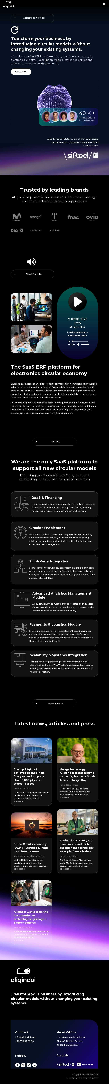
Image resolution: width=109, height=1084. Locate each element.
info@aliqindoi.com (25, 1037)
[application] (77, 343)
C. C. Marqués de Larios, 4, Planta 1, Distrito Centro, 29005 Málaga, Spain (71, 1041)
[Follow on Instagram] (29, 1065)
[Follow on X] (23, 1065)
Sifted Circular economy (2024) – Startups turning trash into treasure (31, 848)
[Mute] (78, 344)
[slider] (84, 344)
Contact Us (21, 71)
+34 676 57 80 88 (24, 1041)
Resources (40, 856)
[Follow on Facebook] (17, 1065)
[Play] (69, 341)
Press (29, 788)
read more (19, 801)
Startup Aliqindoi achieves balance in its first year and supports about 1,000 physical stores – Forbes (29, 776)
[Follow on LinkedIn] (34, 1065)
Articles (30, 856)
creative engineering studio (88, 1078)
